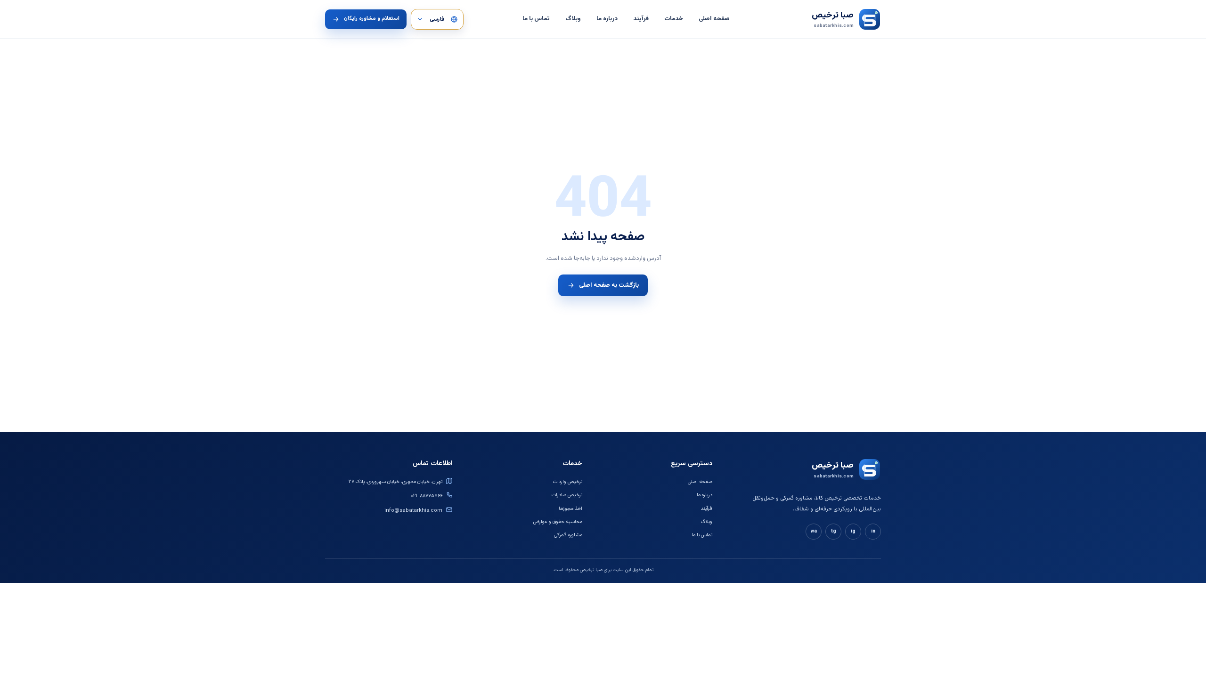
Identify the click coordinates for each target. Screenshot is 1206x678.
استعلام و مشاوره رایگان (371, 19)
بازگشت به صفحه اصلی (609, 285)
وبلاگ (573, 19)
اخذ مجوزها (570, 509)
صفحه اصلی (714, 19)
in (873, 531)
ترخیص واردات (567, 482)
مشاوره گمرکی (568, 535)
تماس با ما (536, 19)
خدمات (673, 19)
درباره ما (607, 19)
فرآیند (641, 19)
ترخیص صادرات (567, 495)
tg (833, 531)
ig (853, 531)
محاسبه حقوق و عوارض (557, 522)
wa (814, 531)
